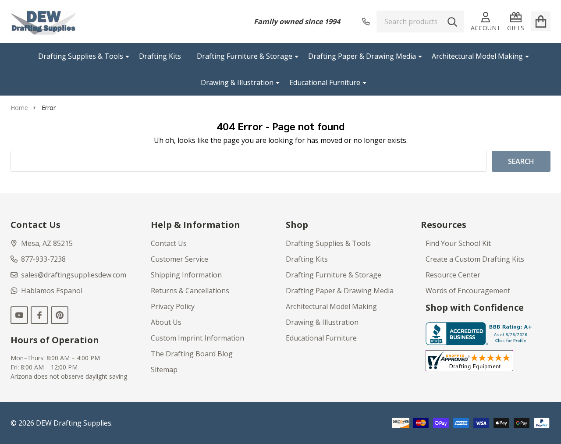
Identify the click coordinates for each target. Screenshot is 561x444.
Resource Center (453, 275)
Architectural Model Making (477, 56)
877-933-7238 (43, 259)
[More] (124, 56)
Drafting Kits (160, 56)
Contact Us (169, 243)
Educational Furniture (324, 82)
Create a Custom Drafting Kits (475, 259)
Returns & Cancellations (190, 290)
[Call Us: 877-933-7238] (366, 21)
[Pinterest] (59, 315)
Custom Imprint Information (197, 338)
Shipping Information (186, 275)
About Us (166, 322)
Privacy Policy (173, 306)
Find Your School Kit (458, 243)
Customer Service (179, 259)
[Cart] (540, 21)
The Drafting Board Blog (192, 354)
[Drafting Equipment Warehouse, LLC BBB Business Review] (480, 332)
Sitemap (164, 369)
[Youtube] (19, 315)
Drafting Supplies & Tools (80, 56)
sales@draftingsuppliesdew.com (73, 275)
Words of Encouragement (468, 290)
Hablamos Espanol (51, 290)
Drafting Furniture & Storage (244, 56)
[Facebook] (39, 315)
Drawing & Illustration (237, 82)
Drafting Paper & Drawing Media (362, 56)
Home (19, 107)
